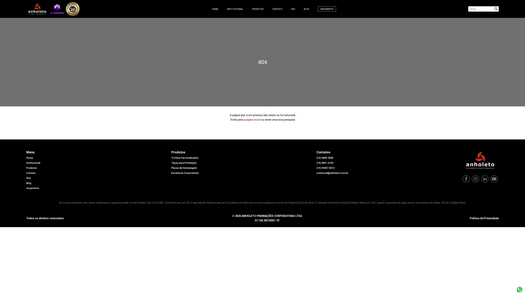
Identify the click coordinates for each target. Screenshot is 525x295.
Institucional (235, 9)
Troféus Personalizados (184, 157)
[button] (57, 9)
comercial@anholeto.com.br (332, 173)
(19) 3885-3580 (325, 157)
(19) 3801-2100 (325, 162)
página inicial (253, 119)
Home (215, 9)
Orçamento (327, 9)
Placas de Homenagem (184, 167)
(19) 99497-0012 (326, 167)
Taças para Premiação (184, 162)
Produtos (258, 9)
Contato (277, 9)
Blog (306, 9)
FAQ (293, 9)
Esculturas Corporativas (185, 173)
